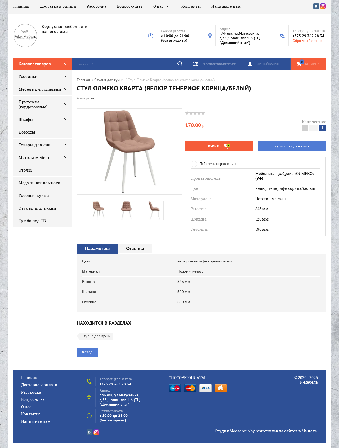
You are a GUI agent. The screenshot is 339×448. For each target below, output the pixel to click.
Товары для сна (34, 144)
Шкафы (26, 119)
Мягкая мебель (34, 157)
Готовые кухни (34, 195)
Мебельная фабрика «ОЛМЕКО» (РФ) (284, 176)
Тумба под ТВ (32, 220)
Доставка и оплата (58, 6)
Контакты (191, 6)
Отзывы (135, 248)
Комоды (27, 132)
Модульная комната (39, 182)
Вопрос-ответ (130, 6)
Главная (21, 6)
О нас (158, 6)
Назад (87, 352)
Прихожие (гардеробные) (33, 104)
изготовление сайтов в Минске (286, 430)
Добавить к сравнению (217, 163)
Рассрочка (96, 6)
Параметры (97, 248)
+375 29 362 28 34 (308, 35)
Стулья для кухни (37, 208)
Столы (25, 170)
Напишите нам (226, 6)
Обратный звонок (308, 40)
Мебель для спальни (40, 89)
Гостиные (28, 76)
